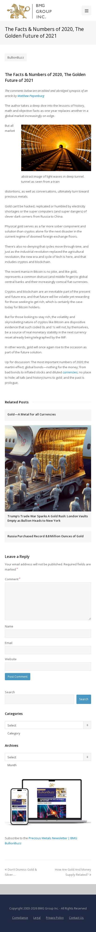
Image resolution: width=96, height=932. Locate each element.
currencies (70, 372)
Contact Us (76, 918)
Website (11, 659)
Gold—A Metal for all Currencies (31, 414)
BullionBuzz (15, 57)
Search (10, 692)
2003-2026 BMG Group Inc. (41, 908)
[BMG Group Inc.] (29, 10)
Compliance (20, 918)
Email (8, 643)
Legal (37, 918)
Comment (12, 579)
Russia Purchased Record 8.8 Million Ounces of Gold (45, 536)
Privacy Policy (55, 918)
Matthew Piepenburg (30, 96)
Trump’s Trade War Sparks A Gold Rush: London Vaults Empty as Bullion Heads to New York (47, 518)
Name (9, 626)
